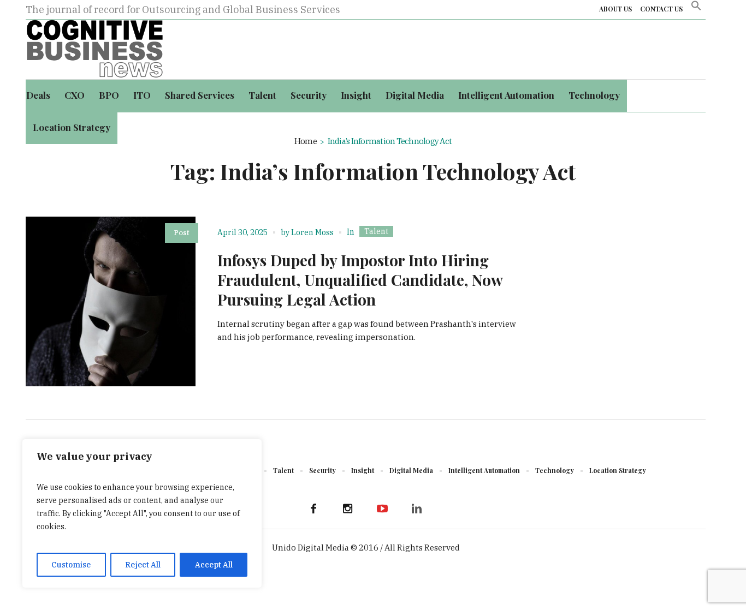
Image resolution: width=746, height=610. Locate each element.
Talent (376, 231)
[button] (696, 9)
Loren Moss (312, 232)
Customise (71, 565)
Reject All (143, 565)
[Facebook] (313, 508)
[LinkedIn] (416, 508)
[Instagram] (348, 508)
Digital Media (411, 470)
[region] (142, 513)
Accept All (214, 565)
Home (305, 141)
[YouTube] (382, 508)
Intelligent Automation (484, 470)
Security (322, 470)
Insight (362, 470)
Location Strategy (617, 470)
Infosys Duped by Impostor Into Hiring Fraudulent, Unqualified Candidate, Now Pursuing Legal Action (360, 279)
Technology (554, 470)
